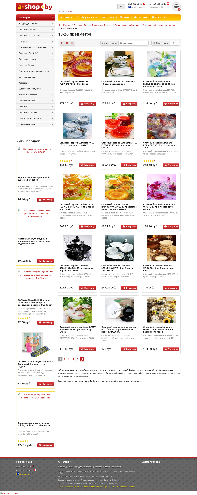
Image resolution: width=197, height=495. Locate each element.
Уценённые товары (28, 94)
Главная (67, 17)
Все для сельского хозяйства (32, 47)
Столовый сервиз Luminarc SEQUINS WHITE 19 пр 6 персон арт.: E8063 (117, 268)
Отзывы (110, 17)
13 (29, 440)
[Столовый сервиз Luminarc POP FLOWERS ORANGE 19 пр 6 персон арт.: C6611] (78, 187)
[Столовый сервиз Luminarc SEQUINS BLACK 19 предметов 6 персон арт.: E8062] (78, 248)
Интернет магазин (118, 486)
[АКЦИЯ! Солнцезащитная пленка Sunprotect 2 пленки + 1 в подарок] (36, 344)
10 (29, 317)
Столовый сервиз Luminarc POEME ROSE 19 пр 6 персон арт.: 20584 (160, 145)
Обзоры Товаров (89, 17)
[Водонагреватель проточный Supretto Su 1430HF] (36, 150)
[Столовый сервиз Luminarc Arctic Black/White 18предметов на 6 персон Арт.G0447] (119, 310)
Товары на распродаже (29, 35)
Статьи (126, 17)
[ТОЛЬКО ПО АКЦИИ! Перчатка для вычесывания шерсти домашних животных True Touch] (36, 275)
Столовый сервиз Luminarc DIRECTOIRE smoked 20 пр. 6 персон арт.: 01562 (158, 329)
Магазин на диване (103, 486)
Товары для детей (27, 29)
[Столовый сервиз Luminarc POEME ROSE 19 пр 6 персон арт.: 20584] (161, 126)
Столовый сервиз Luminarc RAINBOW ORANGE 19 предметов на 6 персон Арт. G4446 (119, 207)
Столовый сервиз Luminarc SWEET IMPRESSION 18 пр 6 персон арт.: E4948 (78, 329)
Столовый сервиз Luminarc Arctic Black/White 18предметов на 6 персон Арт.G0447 (118, 329)
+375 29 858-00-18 (157, 3)
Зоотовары (24, 82)
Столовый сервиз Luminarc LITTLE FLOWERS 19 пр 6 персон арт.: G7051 (119, 145)
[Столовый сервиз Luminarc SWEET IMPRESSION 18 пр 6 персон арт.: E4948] (78, 310)
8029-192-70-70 (135, 3)
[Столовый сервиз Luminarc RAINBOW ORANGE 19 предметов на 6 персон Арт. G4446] (119, 187)
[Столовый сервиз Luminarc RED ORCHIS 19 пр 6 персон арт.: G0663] (161, 187)
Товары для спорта (27, 59)
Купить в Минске (64, 486)
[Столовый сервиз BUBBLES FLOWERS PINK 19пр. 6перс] (78, 64)
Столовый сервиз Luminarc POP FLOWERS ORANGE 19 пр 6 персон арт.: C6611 (77, 207)
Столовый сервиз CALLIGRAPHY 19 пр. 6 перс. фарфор (118, 82)
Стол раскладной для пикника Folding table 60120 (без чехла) (34, 424)
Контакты (160, 17)
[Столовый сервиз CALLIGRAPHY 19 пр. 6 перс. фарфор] (119, 64)
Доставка (142, 17)
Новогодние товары (28, 124)
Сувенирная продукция (30, 88)
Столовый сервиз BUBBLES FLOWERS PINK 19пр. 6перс (74, 82)
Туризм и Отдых (26, 65)
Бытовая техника (27, 76)
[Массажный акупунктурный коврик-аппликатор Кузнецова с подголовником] (36, 213)
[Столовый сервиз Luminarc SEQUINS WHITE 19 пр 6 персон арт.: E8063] (119, 248)
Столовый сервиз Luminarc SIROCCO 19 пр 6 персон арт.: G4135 (158, 268)
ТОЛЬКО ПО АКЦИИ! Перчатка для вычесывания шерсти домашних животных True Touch (35, 302)
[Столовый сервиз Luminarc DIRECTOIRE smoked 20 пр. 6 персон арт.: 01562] (161, 310)
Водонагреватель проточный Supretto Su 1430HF (33, 178)
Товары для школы (28, 112)
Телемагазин (130, 486)
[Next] (82, 359)
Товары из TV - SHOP (28, 53)
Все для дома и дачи (28, 23)
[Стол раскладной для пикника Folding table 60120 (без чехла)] (36, 396)
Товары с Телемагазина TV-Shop (83, 486)
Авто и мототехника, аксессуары (34, 71)
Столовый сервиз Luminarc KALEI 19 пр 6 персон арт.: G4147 (77, 144)
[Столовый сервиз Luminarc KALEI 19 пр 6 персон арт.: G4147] (78, 126)
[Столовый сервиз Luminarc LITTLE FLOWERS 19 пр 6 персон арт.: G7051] (119, 126)
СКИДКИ (23, 106)
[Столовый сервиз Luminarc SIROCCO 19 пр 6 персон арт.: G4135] (161, 248)
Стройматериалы (27, 100)
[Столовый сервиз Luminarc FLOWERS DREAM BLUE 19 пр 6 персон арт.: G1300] (161, 64)
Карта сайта (23, 473)
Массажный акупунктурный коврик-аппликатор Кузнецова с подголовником (35, 241)
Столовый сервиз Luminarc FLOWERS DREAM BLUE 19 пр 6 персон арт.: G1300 (159, 84)
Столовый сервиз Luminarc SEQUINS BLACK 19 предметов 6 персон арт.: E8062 (77, 268)
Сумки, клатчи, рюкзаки (30, 118)
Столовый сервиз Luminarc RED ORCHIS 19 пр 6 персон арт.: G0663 (160, 207)
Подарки (23, 41)
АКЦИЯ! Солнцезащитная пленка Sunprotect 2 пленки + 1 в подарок (35, 364)
